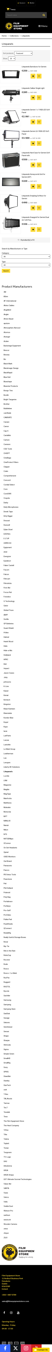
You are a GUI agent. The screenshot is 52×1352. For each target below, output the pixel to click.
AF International (10, 301)
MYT (5, 816)
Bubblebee (8, 408)
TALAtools (8, 1099)
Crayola (7, 498)
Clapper (7, 467)
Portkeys (7, 906)
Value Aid (7, 1184)
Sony (6, 1067)
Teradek (7, 1112)
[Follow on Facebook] (5, 1348)
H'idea (6, 632)
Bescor (6, 350)
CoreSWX (7, 494)
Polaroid (7, 892)
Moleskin (7, 807)
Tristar (6, 1148)
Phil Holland (8, 888)
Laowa (6, 740)
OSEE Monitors (9, 857)
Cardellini (7, 435)
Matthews (7, 803)
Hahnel (6, 637)
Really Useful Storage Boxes (15, 937)
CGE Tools (8, 449)
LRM (5, 780)
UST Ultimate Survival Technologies (18, 1179)
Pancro (6, 870)
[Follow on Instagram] (26, 1348)
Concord (7, 480)
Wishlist (32, 3)
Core (5, 489)
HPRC (6, 659)
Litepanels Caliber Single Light (33, 88)
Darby (6, 503)
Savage (6, 1018)
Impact (6, 668)
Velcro (6, 1197)
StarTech (7, 1085)
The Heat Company (11, 1125)
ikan (5, 664)
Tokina (6, 1139)
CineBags (7, 458)
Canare (6, 422)
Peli (5, 883)
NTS (5, 834)
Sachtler (7, 996)
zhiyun (6, 1233)
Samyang (7, 1005)
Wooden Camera (10, 1224)
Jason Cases (9, 673)
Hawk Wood (8, 641)
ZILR (5, 1238)
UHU (5, 1161)
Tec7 (5, 1108)
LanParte (7, 736)
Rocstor (7, 960)
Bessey (6, 355)
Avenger (7, 337)
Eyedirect (7, 561)
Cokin (6, 471)
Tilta (5, 1134)
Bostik (6, 395)
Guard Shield (9, 628)
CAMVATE (8, 417)
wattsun (7, 1215)
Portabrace (8, 901)
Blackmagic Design (11, 368)
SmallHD (7, 1058)
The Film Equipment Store (14, 1121)
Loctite (6, 776)
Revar (6, 942)
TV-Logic (7, 1157)
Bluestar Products (11, 386)
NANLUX (7, 821)
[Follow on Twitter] (15, 1348)
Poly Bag (7, 897)
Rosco (6, 969)
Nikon (6, 830)
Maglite (6, 789)
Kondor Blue (8, 718)
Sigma (6, 1049)
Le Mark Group (9, 749)
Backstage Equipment (12, 346)
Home (4, 36)
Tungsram (8, 1152)
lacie (5, 731)
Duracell (7, 525)
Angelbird (7, 310)
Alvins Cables (9, 305)
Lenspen (7, 763)
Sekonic (7, 1022)
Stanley (6, 1081)
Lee (5, 758)
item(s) (12, 9)
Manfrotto (8, 798)
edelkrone (7, 543)
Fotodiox (7, 597)
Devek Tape (8, 512)
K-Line (6, 686)
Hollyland (7, 655)
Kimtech (7, 700)
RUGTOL (7, 987)
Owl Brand (8, 861)
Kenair (6, 695)
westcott (7, 1220)
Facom (6, 570)
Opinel (6, 852)
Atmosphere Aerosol (12, 328)
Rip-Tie (6, 946)
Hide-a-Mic (8, 650)
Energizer (7, 556)
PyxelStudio (8, 924)
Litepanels (8, 771)
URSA (6, 1170)
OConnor (7, 843)
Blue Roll (7, 377)
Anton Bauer (9, 319)
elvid (5, 552)
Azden (6, 341)
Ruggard (7, 982)
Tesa (5, 1116)
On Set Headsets (10, 848)
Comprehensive (10, 476)
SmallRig (7, 1063)
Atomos (7, 332)
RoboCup (7, 955)
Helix (5, 646)
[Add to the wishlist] (39, 76)
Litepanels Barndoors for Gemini (34, 67)
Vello (6, 1202)
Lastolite (7, 745)
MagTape (7, 794)
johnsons (7, 682)
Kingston (7, 704)
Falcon (6, 574)
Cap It (6, 431)
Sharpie (7, 1040)
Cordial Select (9, 485)
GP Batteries (9, 624)
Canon (6, 426)
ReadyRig (7, 933)
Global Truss (9, 610)
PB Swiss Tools (10, 874)
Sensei (6, 1031)
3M (5, 292)
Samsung (7, 1000)
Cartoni (6, 440)
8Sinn (6, 296)
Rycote (6, 991)
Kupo (6, 727)
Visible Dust (8, 1206)
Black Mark (8, 364)
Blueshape (8, 382)
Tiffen (6, 1130)
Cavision (7, 444)
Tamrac (7, 1103)
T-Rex (6, 1094)
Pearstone (8, 879)
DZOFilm (7, 534)
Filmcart (7, 579)
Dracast (7, 521)
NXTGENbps (8, 839)
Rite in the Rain (9, 951)
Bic (5, 359)
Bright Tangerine (10, 399)
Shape (6, 1036)
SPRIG (6, 1072)
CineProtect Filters (11, 462)
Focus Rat (8, 592)
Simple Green (9, 1054)
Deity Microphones (11, 507)
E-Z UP (6, 538)
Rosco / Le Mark (10, 973)
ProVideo (7, 915)
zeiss (6, 1229)
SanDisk (7, 1013)
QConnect (8, 928)
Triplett (6, 1143)
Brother (7, 404)
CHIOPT (7, 453)
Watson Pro (8, 1211)
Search (6, 271)
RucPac (7, 978)
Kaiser (6, 691)
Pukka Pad (8, 919)
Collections (14, 36)
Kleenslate (8, 713)
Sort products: (8, 53)
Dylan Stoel (8, 529)
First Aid (7, 588)
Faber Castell (9, 565)
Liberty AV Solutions (12, 767)
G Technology (9, 601)
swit (5, 1090)
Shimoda (7, 1045)
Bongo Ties (8, 390)
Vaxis (6, 1193)
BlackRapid (8, 373)
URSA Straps (9, 1175)
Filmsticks (8, 583)
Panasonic (8, 866)
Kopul (6, 722)
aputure (7, 323)
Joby (5, 677)
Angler (6, 314)
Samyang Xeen (9, 1009)
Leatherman (8, 754)
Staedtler (7, 1076)
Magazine (7, 785)
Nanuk (6, 825)
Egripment (8, 547)
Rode (6, 964)
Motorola (7, 812)
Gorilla (6, 619)
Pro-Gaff (7, 910)
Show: (5, 59)
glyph (6, 615)
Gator (6, 606)
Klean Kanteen (9, 709)
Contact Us (42, 1350)
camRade (7, 413)
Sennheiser (8, 1027)
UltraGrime (8, 1166)
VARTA (6, 1188)
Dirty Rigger (8, 516)
